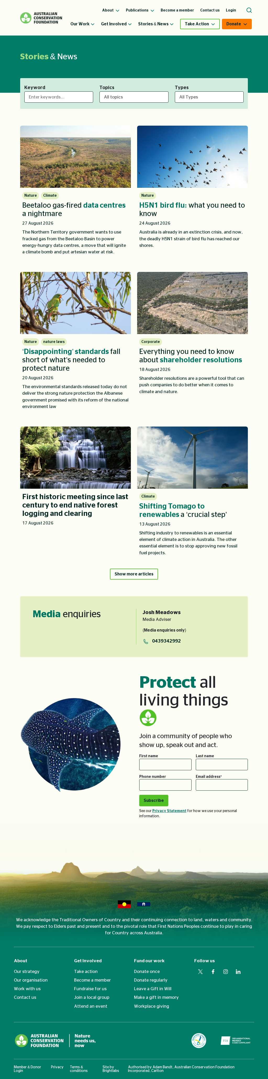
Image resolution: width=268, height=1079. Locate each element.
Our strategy (27, 971)
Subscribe (154, 800)
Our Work (80, 24)
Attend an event (90, 1006)
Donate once (147, 971)
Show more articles (134, 574)
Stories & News (153, 24)
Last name (205, 756)
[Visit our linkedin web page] (238, 971)
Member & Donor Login (27, 1069)
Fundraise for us (90, 989)
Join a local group (91, 997)
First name (148, 756)
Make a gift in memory (156, 997)
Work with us (27, 989)
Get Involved (114, 24)
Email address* (209, 777)
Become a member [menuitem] (177, 10)
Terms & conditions (79, 1069)
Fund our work (149, 961)
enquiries (67, 614)
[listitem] (75, 192)
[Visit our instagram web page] (225, 971)
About (20, 961)
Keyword (34, 87)
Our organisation (31, 980)
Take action (86, 971)
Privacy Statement (169, 811)
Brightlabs (111, 1071)
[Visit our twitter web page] (200, 971)
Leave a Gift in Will (152, 989)
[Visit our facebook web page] (213, 971)
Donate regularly (151, 980)
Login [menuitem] (231, 10)
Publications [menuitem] (137, 10)
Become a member (92, 980)
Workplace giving (151, 1006)
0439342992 (166, 641)
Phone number (152, 777)
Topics (106, 87)
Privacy (57, 1067)
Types (182, 87)
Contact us (25, 997)
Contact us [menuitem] (210, 10)
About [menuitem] (108, 10)
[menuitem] (85, 24)
